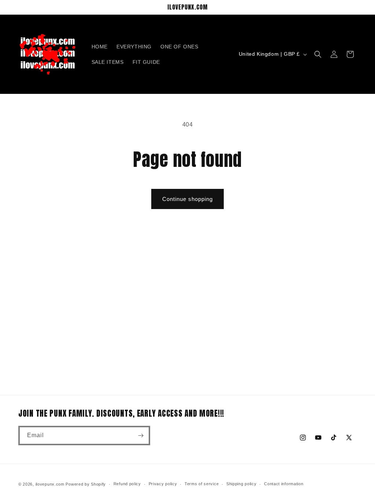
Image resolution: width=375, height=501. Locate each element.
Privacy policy (163, 484)
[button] (318, 54)
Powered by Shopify (86, 484)
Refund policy (127, 484)
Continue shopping (187, 199)
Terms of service (202, 484)
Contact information (283, 484)
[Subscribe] (141, 435)
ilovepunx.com (50, 484)
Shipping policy (241, 484)
